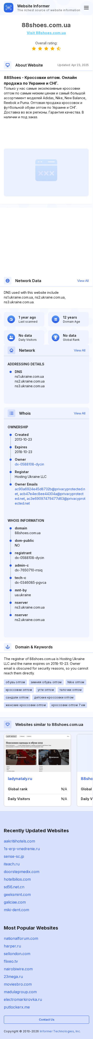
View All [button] (83, 281)
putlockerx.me (17, 1007)
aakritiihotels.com (19, 841)
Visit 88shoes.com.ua (46, 33)
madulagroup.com (20, 991)
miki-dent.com (16, 909)
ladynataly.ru (20, 778)
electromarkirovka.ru (23, 999)
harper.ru (12, 946)
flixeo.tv (11, 961)
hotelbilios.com (17, 879)
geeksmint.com (17, 894)
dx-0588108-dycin (29, 464)
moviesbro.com (18, 984)
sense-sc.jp (14, 856)
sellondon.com (17, 953)
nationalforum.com (21, 938)
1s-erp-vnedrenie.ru (22, 848)
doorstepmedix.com (21, 871)
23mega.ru (13, 976)
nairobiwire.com (18, 969)
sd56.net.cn (14, 886)
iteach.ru (12, 864)
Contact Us (46, 1019)
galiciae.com (15, 902)
